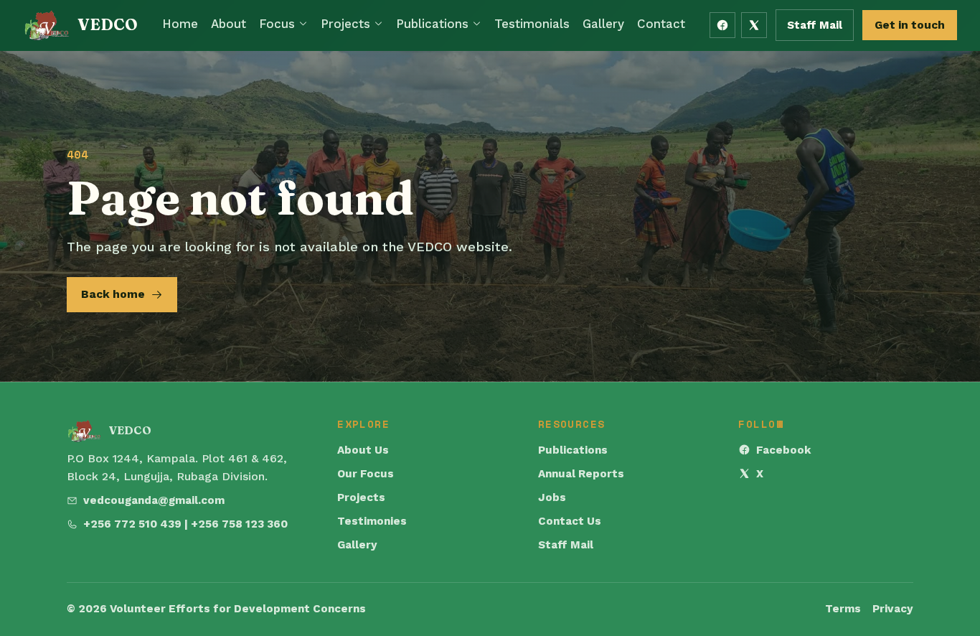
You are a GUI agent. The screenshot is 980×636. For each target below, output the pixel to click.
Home (180, 24)
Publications (432, 24)
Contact (661, 24)
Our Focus (365, 473)
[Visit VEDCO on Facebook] (722, 25)
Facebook (783, 450)
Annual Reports (581, 473)
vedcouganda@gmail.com (154, 500)
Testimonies (372, 521)
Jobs (552, 497)
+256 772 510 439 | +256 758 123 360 (185, 524)
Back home (113, 294)
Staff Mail (814, 25)
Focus (277, 24)
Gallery (603, 24)
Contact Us (569, 521)
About (228, 24)
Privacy (892, 608)
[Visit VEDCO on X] (754, 25)
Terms (843, 608)
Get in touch (910, 25)
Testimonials (532, 24)
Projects (345, 24)
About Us (363, 450)
